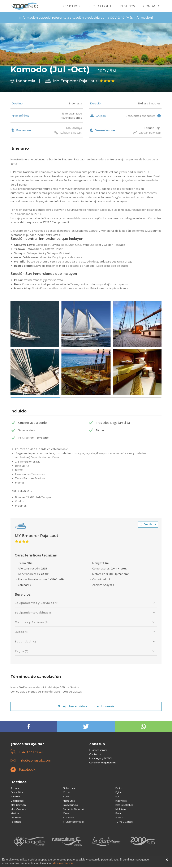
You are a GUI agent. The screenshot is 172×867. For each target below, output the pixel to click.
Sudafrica (68, 817)
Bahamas (69, 788)
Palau (118, 813)
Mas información (62, 863)
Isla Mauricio (70, 804)
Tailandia (15, 821)
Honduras (69, 800)
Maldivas (120, 809)
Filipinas (15, 796)
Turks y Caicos (124, 821)
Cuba (66, 792)
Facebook (27, 770)
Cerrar (166, 859)
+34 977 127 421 (32, 752)
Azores (14, 788)
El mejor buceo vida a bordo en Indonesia (86, 706)
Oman (67, 813)
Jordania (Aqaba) (73, 809)
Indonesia (75, 103)
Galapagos (16, 800)
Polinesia (15, 817)
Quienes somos (98, 749)
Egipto (67, 796)
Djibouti (120, 792)
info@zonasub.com (35, 760)
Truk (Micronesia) (73, 821)
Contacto (94, 754)
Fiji (117, 796)
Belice (118, 788)
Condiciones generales (102, 762)
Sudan (119, 817)
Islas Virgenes (18, 809)
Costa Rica (16, 792)
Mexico (14, 813)
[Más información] (139, 17)
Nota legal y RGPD (100, 758)
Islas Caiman (18, 804)
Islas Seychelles (124, 804)
